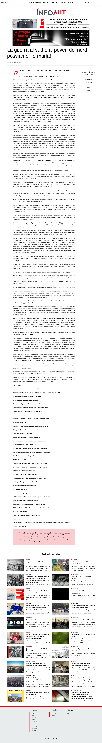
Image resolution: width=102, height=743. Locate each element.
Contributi (89, 77)
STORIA (70, 2)
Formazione (34, 723)
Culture (68, 713)
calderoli (88, 87)
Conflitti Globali (31, 661)
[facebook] (91, 2)
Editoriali (53, 715)
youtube (42, 541)
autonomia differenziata (88, 85)
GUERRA (63, 2)
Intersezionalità (34, 726)
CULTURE (38, 2)
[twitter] (93, 2)
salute (88, 90)
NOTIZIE (31, 2)
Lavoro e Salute (63, 70)
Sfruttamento (34, 717)
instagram (34, 541)
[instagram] (88, 2)
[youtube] (96, 2)
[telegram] (85, 2)
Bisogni (28, 588)
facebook (27, 541)
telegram (48, 539)
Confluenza (75, 603)
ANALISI (45, 2)
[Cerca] (99, 2)
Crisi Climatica (76, 559)
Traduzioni (34, 730)
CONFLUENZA (54, 2)
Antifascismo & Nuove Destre (37, 724)
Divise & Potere (34, 721)
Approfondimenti (55, 713)
